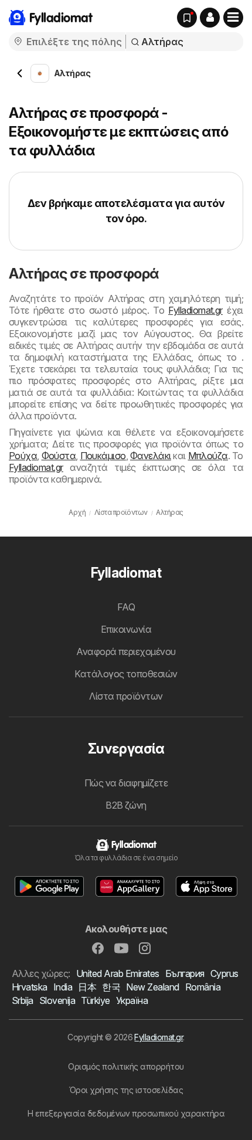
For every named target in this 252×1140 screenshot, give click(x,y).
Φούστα (59, 456)
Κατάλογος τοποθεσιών (126, 674)
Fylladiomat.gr (195, 310)
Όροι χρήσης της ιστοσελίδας (126, 1090)
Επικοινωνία (126, 629)
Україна (132, 1000)
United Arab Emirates (117, 973)
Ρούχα (23, 456)
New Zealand (152, 987)
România (202, 987)
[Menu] (233, 18)
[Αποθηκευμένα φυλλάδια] (187, 18)
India (62, 987)
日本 (87, 987)
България (185, 973)
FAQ (126, 607)
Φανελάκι (150, 456)
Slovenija (57, 1000)
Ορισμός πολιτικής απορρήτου (125, 1066)
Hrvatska (29, 987)
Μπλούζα (208, 456)
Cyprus (224, 973)
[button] (210, 18)
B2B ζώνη (126, 805)
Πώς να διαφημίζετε (126, 783)
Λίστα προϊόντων (125, 696)
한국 (111, 987)
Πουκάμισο (103, 456)
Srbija (22, 1000)
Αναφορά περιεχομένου (126, 651)
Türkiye (95, 1000)
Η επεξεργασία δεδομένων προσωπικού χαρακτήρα (126, 1113)
